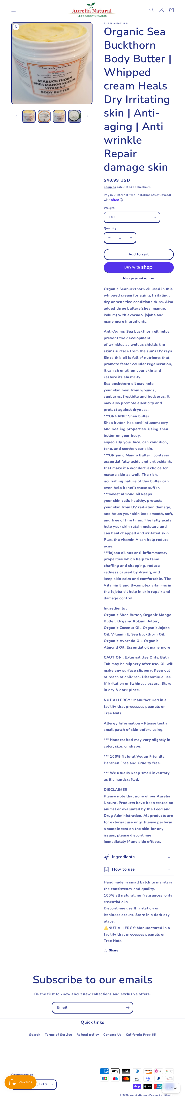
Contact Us (112, 1035)
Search (34, 1035)
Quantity (110, 228)
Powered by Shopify (161, 1095)
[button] (13, 10)
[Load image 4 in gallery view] (74, 116)
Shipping (110, 187)
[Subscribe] (128, 1007)
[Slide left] (16, 116)
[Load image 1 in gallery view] (28, 116)
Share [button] (113, 950)
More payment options (138, 278)
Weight (109, 208)
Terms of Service (58, 1035)
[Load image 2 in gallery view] (44, 116)
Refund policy (87, 1035)
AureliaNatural (139, 1095)
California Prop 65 (141, 1035)
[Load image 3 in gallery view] (59, 116)
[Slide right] (87, 116)
